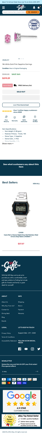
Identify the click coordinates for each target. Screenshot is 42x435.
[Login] (34, 7)
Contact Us (5, 310)
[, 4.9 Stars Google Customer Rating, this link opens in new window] (21, 401)
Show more (7, 143)
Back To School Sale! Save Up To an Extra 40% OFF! (21, 2)
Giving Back (6, 313)
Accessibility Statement (9, 341)
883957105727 (34, 149)
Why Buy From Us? (8, 306)
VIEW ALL (36, 184)
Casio (21, 233)
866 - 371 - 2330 (30, 333)
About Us (5, 302)
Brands (4, 321)
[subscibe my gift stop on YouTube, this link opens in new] (26, 350)
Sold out (21, 92)
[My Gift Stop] (11, 261)
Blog (3, 317)
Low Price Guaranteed (21, 105)
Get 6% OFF (20, 364)
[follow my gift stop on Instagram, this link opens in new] (32, 350)
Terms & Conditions (8, 337)
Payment (21, 310)
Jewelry (5, 60)
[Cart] (39, 7)
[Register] (37, 372)
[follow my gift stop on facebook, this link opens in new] (19, 350)
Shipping (21, 302)
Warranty (21, 313)
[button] (21, 97)
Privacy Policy (6, 333)
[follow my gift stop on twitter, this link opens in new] (38, 350)
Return (20, 306)
